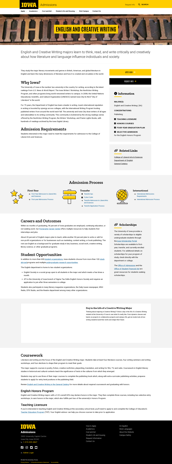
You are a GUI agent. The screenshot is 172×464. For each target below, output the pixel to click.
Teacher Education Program (32, 412)
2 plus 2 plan (88, 197)
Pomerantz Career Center (49, 229)
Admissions (48, 4)
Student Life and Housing (95, 435)
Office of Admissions (126, 265)
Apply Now (129, 72)
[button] (143, 4)
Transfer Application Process (94, 206)
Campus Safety (125, 435)
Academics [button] (33, 11)
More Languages (125, 429)
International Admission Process (148, 199)
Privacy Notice (25, 462)
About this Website (126, 432)
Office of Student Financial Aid (126, 269)
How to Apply (91, 426)
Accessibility (54, 462)
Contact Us (96, 11)
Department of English (123, 160)
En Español (123, 426)
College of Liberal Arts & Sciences (128, 157)
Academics (90, 429)
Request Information (94, 438)
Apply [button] (23, 11)
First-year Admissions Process (42, 199)
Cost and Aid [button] (46, 11)
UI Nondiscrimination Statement (40, 462)
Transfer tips (88, 194)
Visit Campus (84, 11)
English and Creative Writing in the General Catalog (48, 384)
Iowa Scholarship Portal (127, 241)
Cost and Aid (90, 432)
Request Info (130, 5)
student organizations (54, 259)
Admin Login (28, 453)
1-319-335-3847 (30, 442)
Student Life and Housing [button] (65, 11)
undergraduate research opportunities (62, 262)
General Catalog (120, 164)
